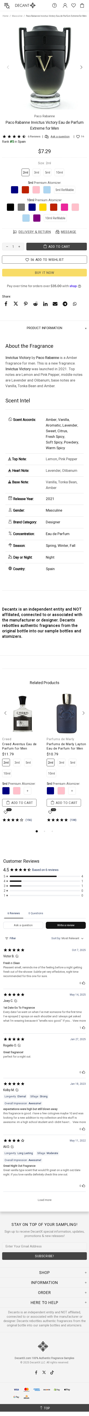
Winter (63, 545)
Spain (50, 569)
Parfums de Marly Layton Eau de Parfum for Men (66, 746)
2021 (50, 499)
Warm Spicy (55, 448)
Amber (51, 419)
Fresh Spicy (55, 436)
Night (50, 557)
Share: (6, 296)
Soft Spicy (54, 442)
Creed (6, 739)
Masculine (17, 16)
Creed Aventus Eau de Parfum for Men (19, 746)
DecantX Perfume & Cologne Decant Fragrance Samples (17, 5)
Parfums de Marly (60, 739)
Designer (53, 522)
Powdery (71, 442)
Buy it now (44, 273)
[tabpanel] (22, 761)
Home (5, 16)
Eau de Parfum (58, 534)
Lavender (69, 425)
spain (22, 142)
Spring (51, 545)
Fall (72, 545)
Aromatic (53, 425)
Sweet (51, 431)
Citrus (62, 431)
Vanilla (63, 419)
